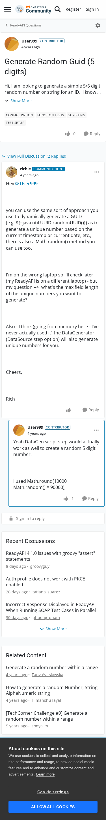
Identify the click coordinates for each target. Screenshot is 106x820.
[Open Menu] (98, 25)
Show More (21, 100)
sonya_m (40, 726)
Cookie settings (53, 792)
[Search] (57, 9)
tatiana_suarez (46, 592)
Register (73, 9)
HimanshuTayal (46, 700)
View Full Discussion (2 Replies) (36, 156)
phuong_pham (46, 617)
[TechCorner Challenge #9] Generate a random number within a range (46, 716)
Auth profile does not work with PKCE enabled (45, 582)
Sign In (92, 9)
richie (25, 168)
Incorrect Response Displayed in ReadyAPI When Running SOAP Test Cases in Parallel (51, 607)
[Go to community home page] (33, 9)
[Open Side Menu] (7, 9)
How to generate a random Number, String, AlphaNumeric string (52, 690)
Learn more (45, 774)
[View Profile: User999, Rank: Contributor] (12, 44)
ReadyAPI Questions (26, 25)
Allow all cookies (53, 807)
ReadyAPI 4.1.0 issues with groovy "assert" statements (50, 556)
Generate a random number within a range (52, 668)
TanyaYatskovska (47, 674)
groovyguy (39, 566)
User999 (29, 41)
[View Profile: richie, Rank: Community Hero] (11, 172)
